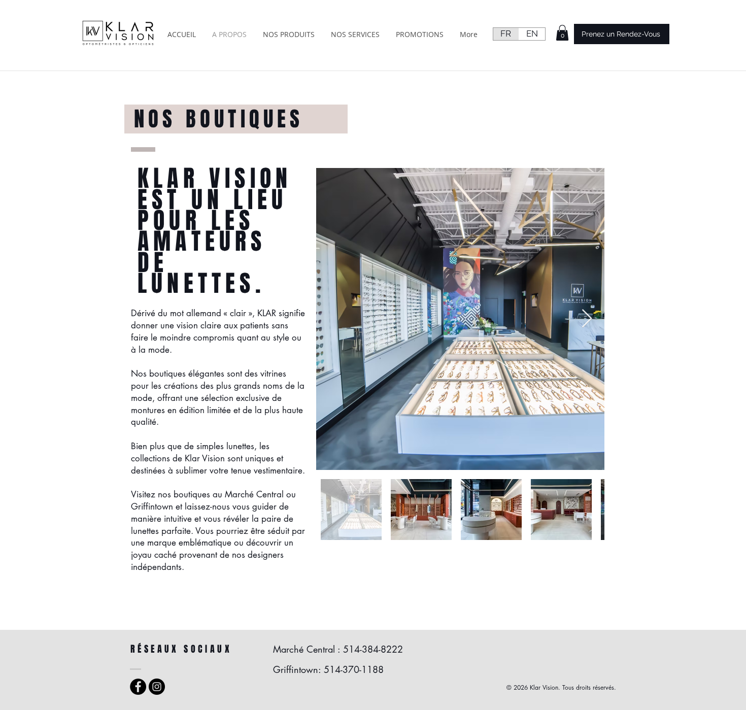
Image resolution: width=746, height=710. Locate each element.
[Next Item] (587, 319)
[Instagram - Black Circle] (157, 687)
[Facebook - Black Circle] (138, 687)
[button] (562, 33)
